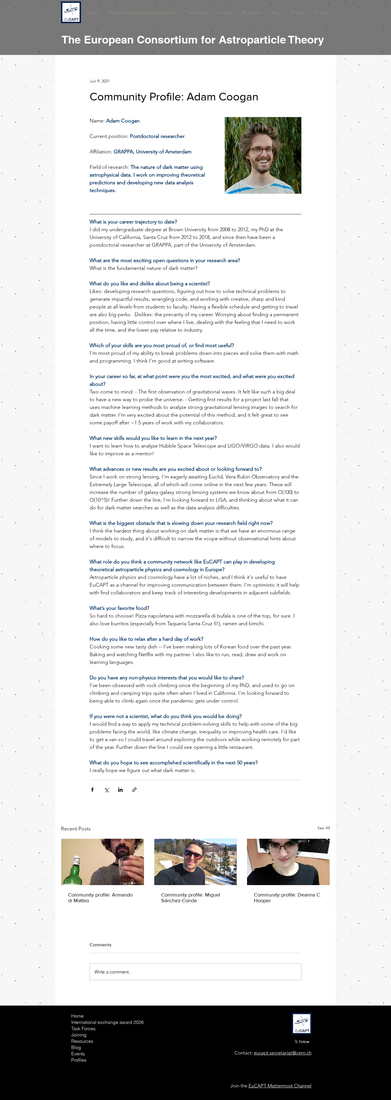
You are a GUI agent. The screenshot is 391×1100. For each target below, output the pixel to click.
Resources (82, 1041)
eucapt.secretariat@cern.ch (282, 1053)
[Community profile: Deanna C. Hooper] (288, 862)
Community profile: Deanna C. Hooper (287, 897)
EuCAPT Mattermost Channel (279, 1086)
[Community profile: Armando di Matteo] (102, 862)
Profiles (78, 1060)
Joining (78, 1035)
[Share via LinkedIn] (120, 789)
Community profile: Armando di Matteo (100, 897)
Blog (76, 1047)
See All (323, 827)
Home (77, 1016)
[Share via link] (134, 789)
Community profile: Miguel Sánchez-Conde (190, 897)
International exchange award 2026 (91, 1022)
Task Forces (83, 1028)
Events (78, 1054)
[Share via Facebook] (92, 789)
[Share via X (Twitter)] (106, 789)
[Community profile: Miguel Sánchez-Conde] (195, 862)
